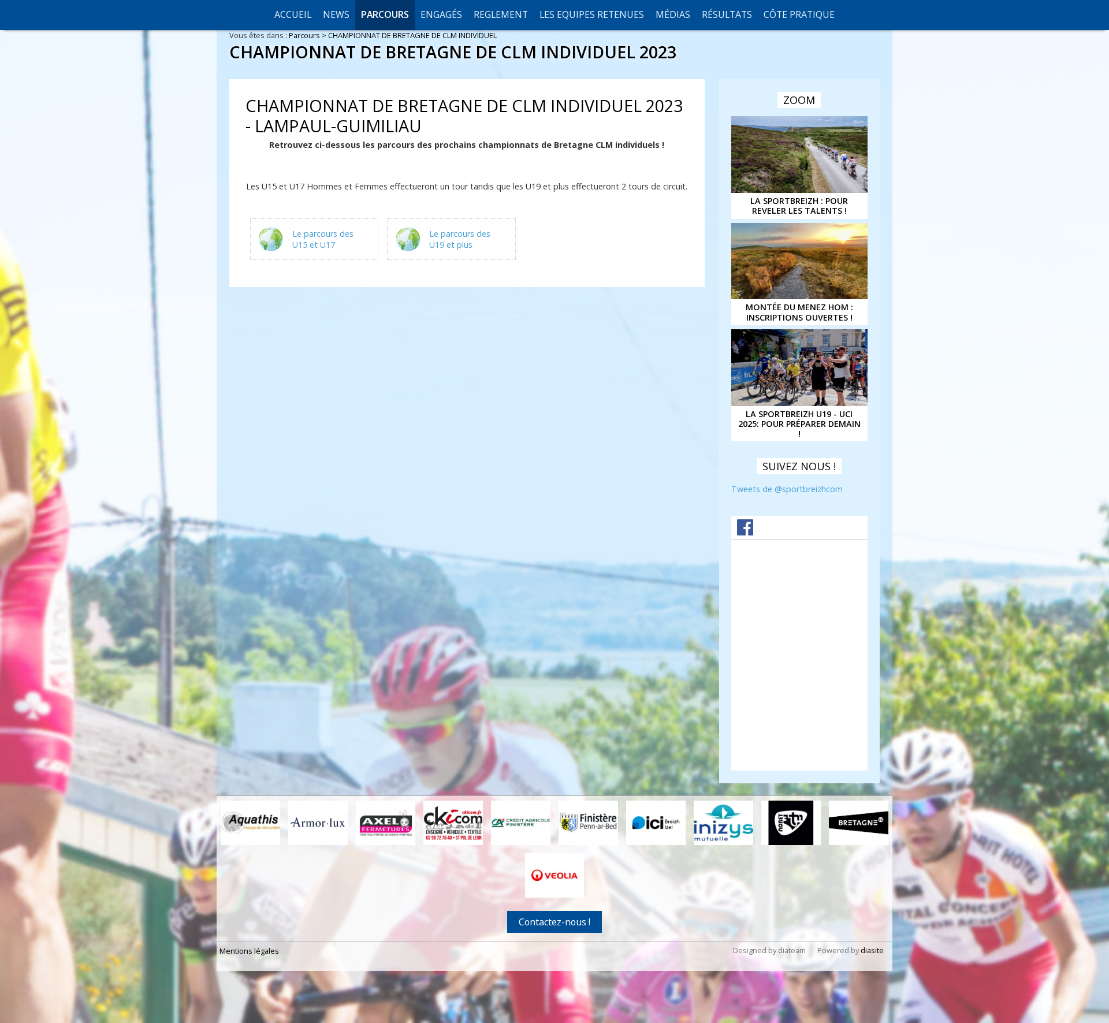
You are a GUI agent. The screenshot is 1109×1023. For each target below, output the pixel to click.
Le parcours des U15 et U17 (322, 239)
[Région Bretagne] (858, 823)
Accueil (292, 14)
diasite (872, 950)
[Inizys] (723, 823)
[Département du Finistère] (588, 823)
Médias (673, 14)
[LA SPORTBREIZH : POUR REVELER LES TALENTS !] (799, 154)
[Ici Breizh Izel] (656, 823)
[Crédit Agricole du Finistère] (520, 823)
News (336, 14)
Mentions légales (249, 951)
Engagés (441, 14)
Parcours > (308, 35)
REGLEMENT (501, 14)
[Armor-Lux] (318, 823)
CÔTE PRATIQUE (799, 14)
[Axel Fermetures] (385, 823)
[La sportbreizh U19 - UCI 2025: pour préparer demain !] (799, 367)
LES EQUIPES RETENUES (591, 14)
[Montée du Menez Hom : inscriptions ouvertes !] (799, 261)
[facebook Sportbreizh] (745, 532)
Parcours (385, 14)
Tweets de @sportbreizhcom (787, 488)
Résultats (727, 14)
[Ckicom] (453, 823)
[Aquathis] (250, 823)
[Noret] (791, 823)
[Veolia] (555, 875)
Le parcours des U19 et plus (459, 239)
